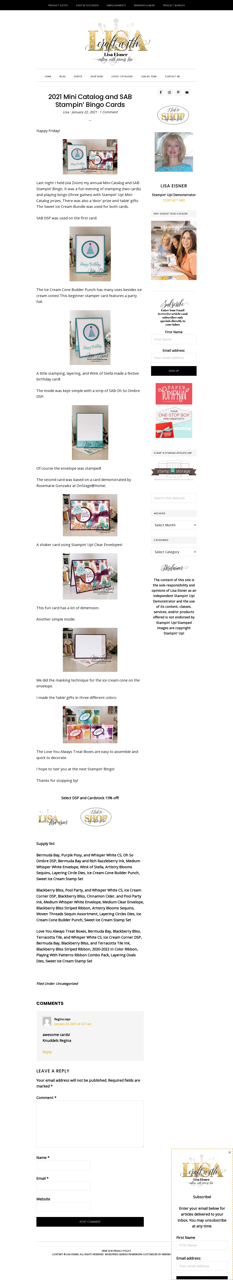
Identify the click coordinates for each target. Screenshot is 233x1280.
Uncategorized (67, 983)
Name (43, 1157)
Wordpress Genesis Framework (124, 1254)
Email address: (174, 350)
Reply (47, 1051)
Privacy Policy (122, 1250)
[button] (188, 73)
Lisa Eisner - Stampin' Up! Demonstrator (116, 42)
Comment (46, 1097)
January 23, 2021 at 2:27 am (72, 1024)
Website (43, 1199)
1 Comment (108, 112)
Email (42, 1178)
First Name (174, 332)
